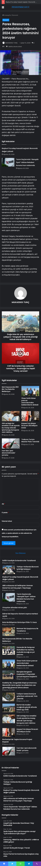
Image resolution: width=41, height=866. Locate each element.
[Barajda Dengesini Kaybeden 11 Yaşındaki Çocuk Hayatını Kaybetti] (8, 675)
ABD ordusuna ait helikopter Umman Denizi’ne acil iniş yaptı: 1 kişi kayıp (17, 586)
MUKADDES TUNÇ (11, 43)
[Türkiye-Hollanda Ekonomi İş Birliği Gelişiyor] (8, 570)
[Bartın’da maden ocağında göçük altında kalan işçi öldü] (8, 708)
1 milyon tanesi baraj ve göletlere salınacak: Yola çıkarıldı (27, 696)
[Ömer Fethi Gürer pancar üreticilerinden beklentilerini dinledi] (30, 391)
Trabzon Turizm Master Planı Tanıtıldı (30, 440)
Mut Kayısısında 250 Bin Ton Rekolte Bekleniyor (10, 389)
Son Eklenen (20, 553)
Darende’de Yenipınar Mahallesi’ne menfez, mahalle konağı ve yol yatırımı (26, 651)
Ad (3, 504)
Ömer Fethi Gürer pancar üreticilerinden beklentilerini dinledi (29, 401)
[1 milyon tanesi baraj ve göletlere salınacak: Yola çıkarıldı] (8, 697)
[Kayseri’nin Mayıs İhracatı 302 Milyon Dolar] (30, 416)
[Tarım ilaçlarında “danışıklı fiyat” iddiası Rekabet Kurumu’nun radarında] (8, 162)
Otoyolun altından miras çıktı (14, 607)
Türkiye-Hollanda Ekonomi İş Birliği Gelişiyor (28, 568)
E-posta (5, 512)
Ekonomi (15, 15)
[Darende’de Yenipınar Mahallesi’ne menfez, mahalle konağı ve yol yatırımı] (8, 650)
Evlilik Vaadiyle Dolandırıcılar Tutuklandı (19, 560)
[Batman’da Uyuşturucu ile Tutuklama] (8, 631)
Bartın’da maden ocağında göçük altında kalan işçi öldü (27, 707)
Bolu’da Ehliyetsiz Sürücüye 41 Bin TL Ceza (19, 622)
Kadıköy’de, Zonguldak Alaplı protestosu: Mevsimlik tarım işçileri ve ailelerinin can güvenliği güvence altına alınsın (19, 685)
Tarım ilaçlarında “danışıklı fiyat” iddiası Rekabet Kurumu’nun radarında (27, 162)
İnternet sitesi (7, 521)
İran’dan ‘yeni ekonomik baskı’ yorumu (8, 453)
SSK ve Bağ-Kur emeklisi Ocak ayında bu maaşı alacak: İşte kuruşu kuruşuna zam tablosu (11, 427)
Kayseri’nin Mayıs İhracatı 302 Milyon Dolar (29, 425)
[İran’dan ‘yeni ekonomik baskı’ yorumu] (11, 443)
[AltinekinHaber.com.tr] (20, 7)
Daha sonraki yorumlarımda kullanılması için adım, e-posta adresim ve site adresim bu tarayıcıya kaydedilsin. (19, 533)
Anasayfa (7, 15)
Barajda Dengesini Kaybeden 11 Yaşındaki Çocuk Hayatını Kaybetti (27, 674)
